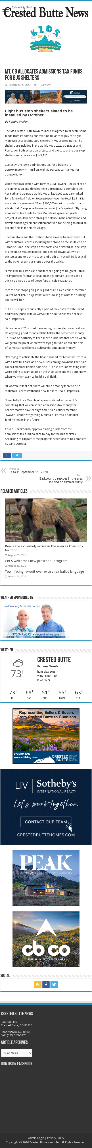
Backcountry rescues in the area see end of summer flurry (61, 479)
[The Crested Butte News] (46, 11)
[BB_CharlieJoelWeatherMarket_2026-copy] (36, 620)
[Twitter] (54, 984)
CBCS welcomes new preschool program (36, 561)
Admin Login (36, 1138)
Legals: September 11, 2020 (28, 470)
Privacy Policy (55, 1138)
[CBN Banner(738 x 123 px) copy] (46, 96)
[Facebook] (46, 984)
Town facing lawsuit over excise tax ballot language (44, 572)
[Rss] (38, 984)
